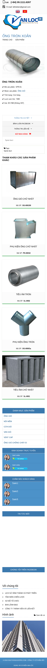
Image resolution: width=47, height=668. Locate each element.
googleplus (36, 11)
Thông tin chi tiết (22, 118)
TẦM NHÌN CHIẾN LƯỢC (15, 597)
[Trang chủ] (25, 11)
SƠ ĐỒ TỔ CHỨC (12, 601)
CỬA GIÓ (8, 427)
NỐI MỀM (8, 421)
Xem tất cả (40, 615)
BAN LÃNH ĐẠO (11, 605)
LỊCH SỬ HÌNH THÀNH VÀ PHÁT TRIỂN (20, 593)
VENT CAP (8, 437)
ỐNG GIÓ (8, 416)
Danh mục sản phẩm (23, 411)
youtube (42, 11)
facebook (31, 11)
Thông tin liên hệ (22, 129)
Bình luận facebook (22, 124)
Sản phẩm (19, 40)
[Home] (17, 11)
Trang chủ (7, 40)
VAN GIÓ (7, 432)
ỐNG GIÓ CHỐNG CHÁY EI (15, 443)
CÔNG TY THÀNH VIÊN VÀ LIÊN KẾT (20, 609)
